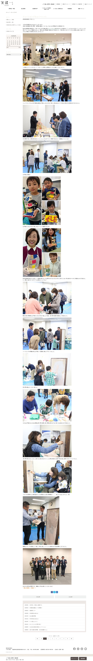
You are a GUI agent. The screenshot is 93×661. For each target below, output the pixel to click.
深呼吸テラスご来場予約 (77, 4)
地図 (28, 649)
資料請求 (58, 4)
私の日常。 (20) (10, 22)
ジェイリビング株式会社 (53, 28)
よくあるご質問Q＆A (58, 8)
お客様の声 (34, 8)
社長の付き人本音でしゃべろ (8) (13, 24)
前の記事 (38, 596)
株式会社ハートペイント (38, 138)
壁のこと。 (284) (10, 19)
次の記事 (70, 596)
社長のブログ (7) (10, 31)
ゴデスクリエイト (31, 655)
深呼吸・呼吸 (12, 8)
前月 (8, 47)
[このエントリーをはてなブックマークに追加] (57, 592)
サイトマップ (9, 652)
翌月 (20, 47)
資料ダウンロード (66, 4)
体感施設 (70, 8)
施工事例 (23, 8)
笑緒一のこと (81, 8)
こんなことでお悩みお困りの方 (46, 8)
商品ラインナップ (88, 4)
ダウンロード (74, 658)
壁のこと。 (32, 19)
